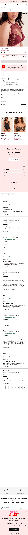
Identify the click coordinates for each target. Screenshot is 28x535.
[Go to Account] (20, 4)
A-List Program (5, 507)
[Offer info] (10, 50)
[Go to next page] (24, 387)
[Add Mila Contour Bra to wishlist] (24, 118)
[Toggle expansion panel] (26, 74)
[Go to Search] (18, 4)
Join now (4, 78)
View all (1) (23, 52)
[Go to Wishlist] (23, 4)
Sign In (17, 533)
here (19, 94)
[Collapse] (26, 511)
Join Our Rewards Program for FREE (14, 65)
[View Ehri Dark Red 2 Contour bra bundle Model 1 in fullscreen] (14, 29)
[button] (8, 10)
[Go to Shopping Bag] (26, 4)
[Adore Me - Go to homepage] (5, 4)
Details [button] (3, 70)
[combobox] (8, 194)
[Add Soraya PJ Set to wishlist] (11, 118)
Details (24, 56)
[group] (14, 29)
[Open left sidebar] (2, 4)
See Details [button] (24, 1)
